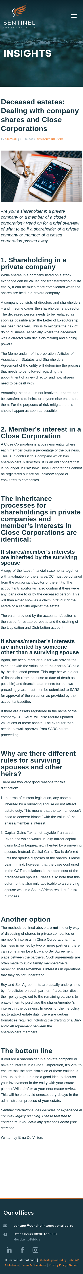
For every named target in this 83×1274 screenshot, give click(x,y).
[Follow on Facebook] (22, 1250)
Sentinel (11, 139)
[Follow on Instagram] (35, 1250)
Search (73, 1265)
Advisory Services (50, 139)
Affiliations (12, 1265)
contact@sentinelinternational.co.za (43, 1226)
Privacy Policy (58, 1265)
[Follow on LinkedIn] (9, 1250)
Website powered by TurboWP (59, 1260)
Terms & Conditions (34, 1265)
